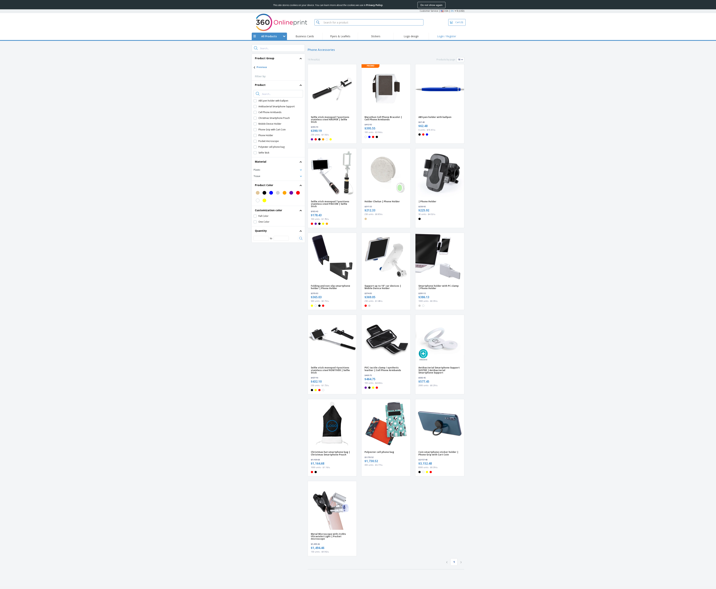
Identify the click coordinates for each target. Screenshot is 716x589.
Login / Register (446, 36)
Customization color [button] (268, 210)
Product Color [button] (264, 185)
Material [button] (260, 161)
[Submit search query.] (256, 48)
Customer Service (429, 10)
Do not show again (431, 5)
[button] (278, 169)
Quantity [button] (261, 230)
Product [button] (260, 85)
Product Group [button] (264, 58)
